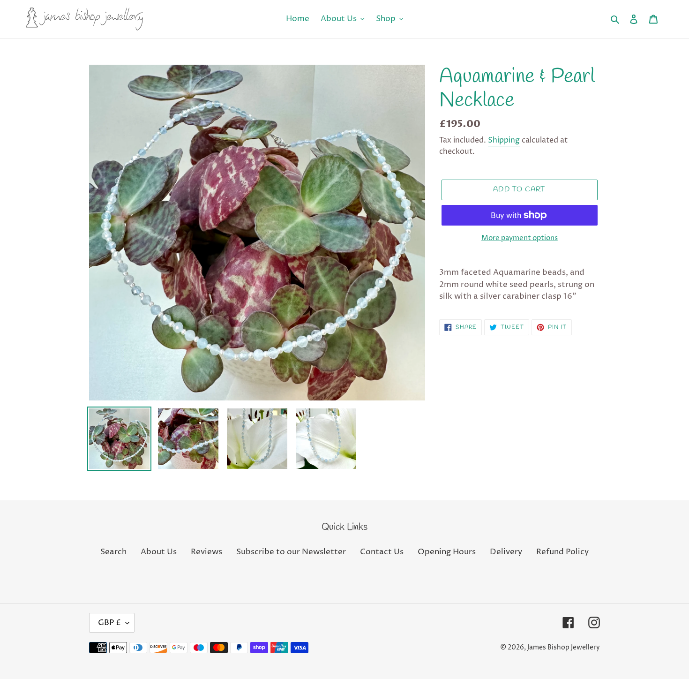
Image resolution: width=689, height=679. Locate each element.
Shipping (504, 140)
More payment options (519, 238)
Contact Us (382, 552)
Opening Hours (447, 552)
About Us (159, 552)
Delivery (506, 552)
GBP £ (109, 622)
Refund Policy (562, 552)
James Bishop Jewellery (563, 647)
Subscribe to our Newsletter (291, 552)
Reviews (206, 552)
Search (113, 552)
